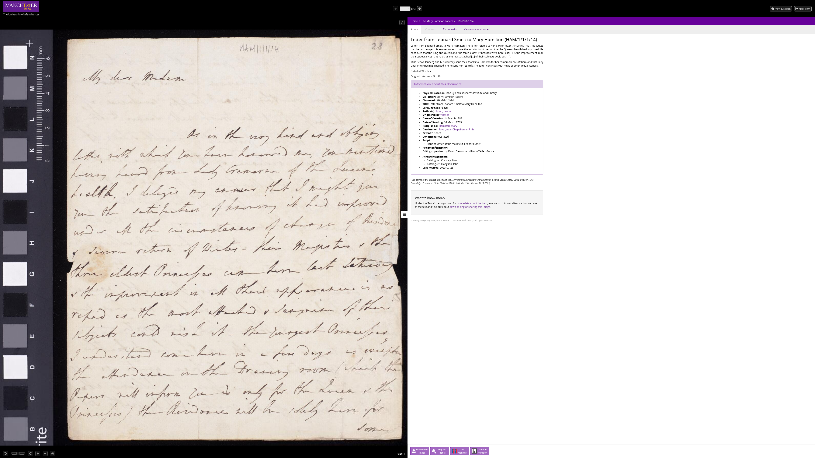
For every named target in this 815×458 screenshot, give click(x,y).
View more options (475, 29)
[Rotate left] (5, 453)
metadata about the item (472, 203)
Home (414, 21)
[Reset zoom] (52, 453)
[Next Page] (419, 8)
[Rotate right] (30, 453)
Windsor (444, 115)
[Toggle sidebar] (404, 214)
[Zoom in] (37, 453)
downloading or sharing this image (470, 207)
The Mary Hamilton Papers (437, 21)
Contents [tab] (430, 29)
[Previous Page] (395, 8)
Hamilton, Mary (448, 126)
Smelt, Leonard (444, 111)
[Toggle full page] (402, 22)
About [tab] (414, 29)
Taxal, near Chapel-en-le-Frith (456, 129)
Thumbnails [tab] (450, 29)
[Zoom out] (45, 453)
